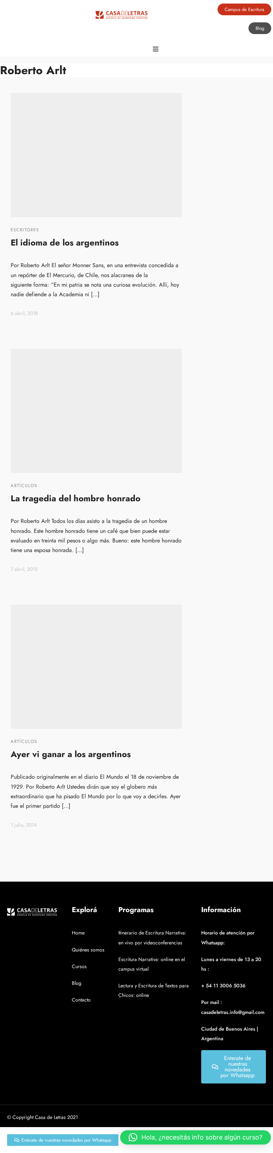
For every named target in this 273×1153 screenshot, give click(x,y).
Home (78, 932)
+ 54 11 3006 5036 (223, 985)
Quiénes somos (88, 949)
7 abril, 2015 (24, 569)
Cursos (79, 966)
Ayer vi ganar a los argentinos (71, 754)
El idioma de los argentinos (65, 242)
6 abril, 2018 (24, 313)
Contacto (81, 999)
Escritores (25, 230)
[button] (195, 1137)
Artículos (24, 485)
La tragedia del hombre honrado (75, 498)
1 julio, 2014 (24, 824)
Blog (76, 983)
